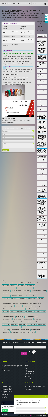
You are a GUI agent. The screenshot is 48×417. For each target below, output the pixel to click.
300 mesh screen (15, 303)
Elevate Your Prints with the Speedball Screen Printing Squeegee (42, 171)
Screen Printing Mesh (6, 386)
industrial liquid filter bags (30, 285)
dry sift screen (27, 295)
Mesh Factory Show (29, 371)
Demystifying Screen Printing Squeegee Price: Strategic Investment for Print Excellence (41, 202)
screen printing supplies (21, 308)
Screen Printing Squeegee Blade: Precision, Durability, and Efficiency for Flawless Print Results (41, 218)
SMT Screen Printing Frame (16, 290)
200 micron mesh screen (18, 319)
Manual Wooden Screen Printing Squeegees (41, 122)
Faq (26, 368)
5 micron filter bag (31, 332)
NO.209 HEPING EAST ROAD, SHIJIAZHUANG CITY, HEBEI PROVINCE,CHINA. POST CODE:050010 (35, 388)
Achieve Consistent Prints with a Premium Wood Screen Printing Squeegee (42, 50)
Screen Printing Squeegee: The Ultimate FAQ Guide (42, 232)
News (6, 7)
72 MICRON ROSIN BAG (28, 314)
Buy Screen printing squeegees (42, 259)
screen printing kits (18, 306)
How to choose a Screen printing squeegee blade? (41, 81)
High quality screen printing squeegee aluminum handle (42, 87)
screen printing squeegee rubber (8, 316)
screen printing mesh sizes (40, 311)
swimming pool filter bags (7, 282)
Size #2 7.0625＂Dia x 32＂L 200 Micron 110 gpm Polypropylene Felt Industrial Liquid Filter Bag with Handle (41, 274)
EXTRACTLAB (4, 397)
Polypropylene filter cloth (19, 301)
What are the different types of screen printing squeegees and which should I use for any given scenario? (41, 116)
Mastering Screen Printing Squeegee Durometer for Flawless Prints (42, 165)
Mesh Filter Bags (28, 376)
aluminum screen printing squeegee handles (42, 249)
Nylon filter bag (41, 298)
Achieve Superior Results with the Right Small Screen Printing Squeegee (42, 196)
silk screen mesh (19, 314)
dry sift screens (34, 295)
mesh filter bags (37, 306)
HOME (3, 7)
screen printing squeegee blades (8, 314)
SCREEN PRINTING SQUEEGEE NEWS (13, 7)
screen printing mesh (6, 298)
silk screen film (27, 301)
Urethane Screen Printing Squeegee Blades (42, 70)
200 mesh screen (23, 332)
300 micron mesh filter (15, 329)
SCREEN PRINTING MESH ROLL (17, 295)
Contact (34, 3)
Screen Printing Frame (6, 389)
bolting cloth (13, 311)
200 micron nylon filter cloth (28, 327)
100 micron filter (24, 293)
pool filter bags (22, 282)
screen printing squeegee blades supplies (41, 255)
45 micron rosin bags (37, 314)
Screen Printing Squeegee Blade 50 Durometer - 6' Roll (42, 127)
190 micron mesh (14, 324)
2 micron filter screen (31, 324)
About (29, 3)
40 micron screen (15, 321)
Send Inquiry (5, 150)
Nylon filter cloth (15, 298)
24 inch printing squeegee (10, 118)
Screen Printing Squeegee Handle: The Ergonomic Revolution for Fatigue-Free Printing (41, 64)
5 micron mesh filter (6, 290)
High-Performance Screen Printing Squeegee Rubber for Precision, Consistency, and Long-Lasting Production (41, 42)
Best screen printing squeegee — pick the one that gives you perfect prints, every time (41, 151)
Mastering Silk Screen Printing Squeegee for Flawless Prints (41, 177)
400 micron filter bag (14, 332)
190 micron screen (22, 324)
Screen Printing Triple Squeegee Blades (41, 92)
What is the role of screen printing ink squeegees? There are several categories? (42, 103)
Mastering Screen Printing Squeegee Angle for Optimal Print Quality (42, 190)
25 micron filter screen (28, 319)
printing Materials (6, 3)
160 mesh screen (6, 293)
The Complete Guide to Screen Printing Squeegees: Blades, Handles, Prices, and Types (41, 225)
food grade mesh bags (30, 311)
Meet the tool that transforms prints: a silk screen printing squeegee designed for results (42, 137)
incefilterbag (28, 378)
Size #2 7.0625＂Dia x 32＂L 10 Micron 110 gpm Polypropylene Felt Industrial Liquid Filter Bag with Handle (41, 265)
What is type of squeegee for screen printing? (42, 97)
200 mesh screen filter (7, 327)
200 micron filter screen (17, 327)
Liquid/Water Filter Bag (33, 293)
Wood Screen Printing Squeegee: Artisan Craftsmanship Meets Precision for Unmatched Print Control (41, 210)
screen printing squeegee (28, 306)
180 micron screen (6, 324)
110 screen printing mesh (15, 293)
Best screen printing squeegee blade (42, 236)
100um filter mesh (6, 332)
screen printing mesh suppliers (35, 303)
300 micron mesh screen (25, 329)
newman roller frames (7, 303)
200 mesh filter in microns (7, 319)
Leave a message (31, 396)
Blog (26, 370)
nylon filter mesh (38, 282)
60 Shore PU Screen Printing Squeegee (42, 132)
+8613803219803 (8, 371)
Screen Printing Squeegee (7, 388)
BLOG (22, 3)
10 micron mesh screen (24, 321)
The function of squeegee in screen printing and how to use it (42, 76)
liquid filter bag (21, 285)
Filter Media (15, 3)
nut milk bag (16, 282)
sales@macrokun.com (8, 369)
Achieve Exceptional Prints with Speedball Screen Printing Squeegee (42, 184)
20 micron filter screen (41, 324)
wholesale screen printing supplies (9, 308)
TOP (46, 21)
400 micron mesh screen (35, 329)
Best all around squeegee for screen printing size (42, 241)
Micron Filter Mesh (29, 373)
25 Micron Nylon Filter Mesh (8, 301)
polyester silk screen (6, 295)
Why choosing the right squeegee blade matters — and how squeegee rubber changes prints (41, 158)
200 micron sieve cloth (38, 327)
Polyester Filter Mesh (6, 394)
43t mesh (44, 290)
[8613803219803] (46, 19)
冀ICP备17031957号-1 (42, 415)
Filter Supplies (28, 374)
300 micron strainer (6, 321)
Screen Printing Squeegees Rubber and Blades (42, 109)
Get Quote (5, 410)
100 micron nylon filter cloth (30, 316)
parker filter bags (30, 282)
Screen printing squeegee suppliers (42, 36)
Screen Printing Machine (7, 391)
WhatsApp (6, 414)
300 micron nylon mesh (38, 319)
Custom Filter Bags (26, 290)
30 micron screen (6, 329)
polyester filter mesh (23, 298)
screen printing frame (24, 303)
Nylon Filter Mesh (6, 393)
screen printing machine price (8, 306)
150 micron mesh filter (34, 321)
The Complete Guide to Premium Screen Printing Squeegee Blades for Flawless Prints (41, 57)
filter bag (4, 396)
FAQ (25, 3)
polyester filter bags (19, 316)
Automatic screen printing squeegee (42, 245)
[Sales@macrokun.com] (46, 16)
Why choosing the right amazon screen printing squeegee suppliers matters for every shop (41, 144)
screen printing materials (36, 290)
